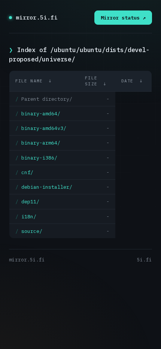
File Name (29, 81)
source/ (31, 231)
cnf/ (27, 172)
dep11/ (30, 201)
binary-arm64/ (40, 142)
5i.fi (144, 259)
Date (127, 81)
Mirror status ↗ (123, 17)
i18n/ (28, 216)
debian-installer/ (46, 186)
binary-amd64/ (40, 113)
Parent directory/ (46, 98)
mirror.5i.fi (37, 17)
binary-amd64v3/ (43, 128)
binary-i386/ (39, 157)
